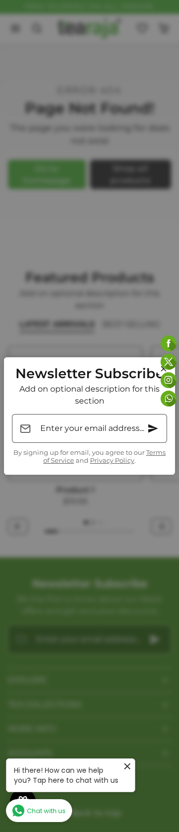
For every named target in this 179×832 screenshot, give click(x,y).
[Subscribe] (153, 428)
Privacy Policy (112, 460)
